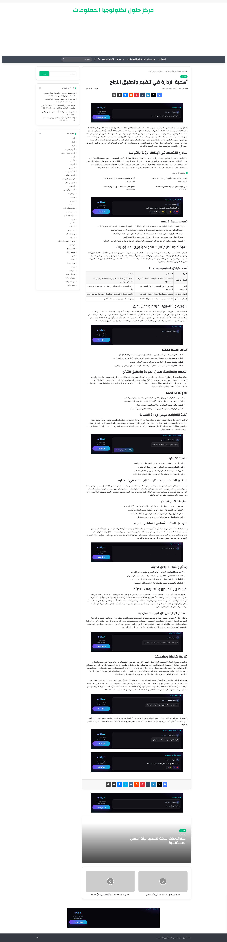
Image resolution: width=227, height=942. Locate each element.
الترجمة (72, 164)
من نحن (121, 59)
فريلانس (72, 245)
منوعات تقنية (70, 274)
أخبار (73, 142)
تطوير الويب (70, 212)
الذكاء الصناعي (70, 175)
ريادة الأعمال (70, 234)
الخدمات (163, 59)
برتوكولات (71, 193)
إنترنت (72, 157)
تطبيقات (72, 204)
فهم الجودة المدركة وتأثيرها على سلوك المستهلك (169, 178)
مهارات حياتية (70, 278)
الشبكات (72, 186)
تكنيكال (72, 223)
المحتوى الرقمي (69, 190)
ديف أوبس (71, 230)
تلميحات (72, 226)
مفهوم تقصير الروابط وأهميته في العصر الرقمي (58, 112)
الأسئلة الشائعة (108, 59)
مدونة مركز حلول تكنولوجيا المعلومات (142, 59)
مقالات (72, 259)
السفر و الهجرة (69, 182)
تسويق (72, 201)
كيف (73, 256)
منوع (73, 267)
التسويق (72, 168)
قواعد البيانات (70, 252)
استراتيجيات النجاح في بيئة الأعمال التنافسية (171, 186)
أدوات (73, 146)
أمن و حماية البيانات (68, 153)
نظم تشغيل (71, 285)
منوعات (72, 270)
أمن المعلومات (70, 149)
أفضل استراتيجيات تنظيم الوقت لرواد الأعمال (119, 178)
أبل (74, 138)
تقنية (73, 219)
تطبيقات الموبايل (69, 208)
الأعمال (176, 71)
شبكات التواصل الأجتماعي (66, 241)
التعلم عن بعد (70, 171)
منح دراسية (71, 263)
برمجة (72, 197)
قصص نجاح (71, 248)
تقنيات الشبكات (69, 215)
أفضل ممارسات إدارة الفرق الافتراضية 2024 (119, 186)
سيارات (72, 237)
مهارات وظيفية (70, 281)
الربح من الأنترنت (69, 179)
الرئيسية (183, 71)
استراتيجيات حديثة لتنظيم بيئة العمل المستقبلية (158, 840)
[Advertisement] (113, 34)
